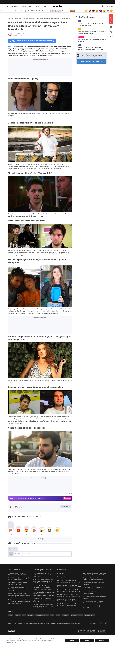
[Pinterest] (105, 623)
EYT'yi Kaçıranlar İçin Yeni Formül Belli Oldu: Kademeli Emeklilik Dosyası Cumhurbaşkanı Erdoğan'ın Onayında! (43, 593)
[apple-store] (82, 631)
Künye (75, 623)
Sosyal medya (45, 311)
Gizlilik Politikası (26, 623)
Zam (24, 615)
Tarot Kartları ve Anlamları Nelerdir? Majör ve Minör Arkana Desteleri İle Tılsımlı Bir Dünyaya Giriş (94, 575)
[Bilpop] (97, 10)
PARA (44, 6)
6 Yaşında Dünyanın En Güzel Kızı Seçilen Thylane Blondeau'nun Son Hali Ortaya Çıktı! (43, 600)
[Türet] (90, 10)
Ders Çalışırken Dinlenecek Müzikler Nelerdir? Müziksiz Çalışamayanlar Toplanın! (93, 589)
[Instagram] (90, 623)
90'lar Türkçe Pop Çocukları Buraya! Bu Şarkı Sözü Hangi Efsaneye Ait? (92, 32)
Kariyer (52, 623)
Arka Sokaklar (13, 47)
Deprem (17, 615)
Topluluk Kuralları (36, 623)
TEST (6, 6)
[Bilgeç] (93, 10)
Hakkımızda (11, 623)
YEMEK (38, 6)
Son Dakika (65, 615)
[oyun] (104, 10)
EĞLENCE (31, 6)
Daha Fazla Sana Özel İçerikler (90, 61)
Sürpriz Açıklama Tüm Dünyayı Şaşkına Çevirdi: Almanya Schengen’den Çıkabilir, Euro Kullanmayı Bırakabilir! (43, 587)
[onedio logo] (57, 6)
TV (79, 21)
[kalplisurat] (111, 10)
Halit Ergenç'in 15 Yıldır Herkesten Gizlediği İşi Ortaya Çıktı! (92, 40)
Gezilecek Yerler (89, 615)
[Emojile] (100, 10)
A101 (52, 615)
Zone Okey (65, 11)
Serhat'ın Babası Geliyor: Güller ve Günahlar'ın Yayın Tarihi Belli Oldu (92, 24)
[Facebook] (94, 623)
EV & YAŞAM (14, 6)
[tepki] (11, 530)
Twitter (11, 615)
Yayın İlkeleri (69, 623)
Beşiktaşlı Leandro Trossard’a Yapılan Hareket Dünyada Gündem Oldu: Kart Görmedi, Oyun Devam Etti (43, 606)
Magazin (17, 18)
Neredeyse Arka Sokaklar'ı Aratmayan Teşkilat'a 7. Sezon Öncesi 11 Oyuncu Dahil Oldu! (91, 48)
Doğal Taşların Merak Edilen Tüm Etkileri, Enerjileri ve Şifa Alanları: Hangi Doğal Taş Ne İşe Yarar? (68, 591)
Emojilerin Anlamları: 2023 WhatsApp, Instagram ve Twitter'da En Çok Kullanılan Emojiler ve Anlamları (68, 596)
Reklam (43, 623)
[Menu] (2, 6)
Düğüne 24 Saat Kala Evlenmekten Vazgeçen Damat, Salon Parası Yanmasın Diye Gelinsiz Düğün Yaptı (19, 601)
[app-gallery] (102, 631)
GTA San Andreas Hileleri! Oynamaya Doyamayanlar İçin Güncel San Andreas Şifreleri (94, 603)
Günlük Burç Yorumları (42, 615)
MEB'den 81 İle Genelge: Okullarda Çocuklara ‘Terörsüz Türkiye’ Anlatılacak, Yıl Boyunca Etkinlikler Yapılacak (19, 595)
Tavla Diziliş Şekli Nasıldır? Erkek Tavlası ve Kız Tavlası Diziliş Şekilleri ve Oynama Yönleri (68, 605)
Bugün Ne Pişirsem (76, 615)
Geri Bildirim (18, 623)
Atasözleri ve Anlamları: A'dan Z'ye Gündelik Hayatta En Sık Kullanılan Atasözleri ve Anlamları (66, 600)
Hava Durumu (61, 573)
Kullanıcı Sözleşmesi (60, 623)
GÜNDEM (23, 6)
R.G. (18, 33)
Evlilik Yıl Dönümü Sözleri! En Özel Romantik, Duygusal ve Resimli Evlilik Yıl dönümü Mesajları (68, 582)
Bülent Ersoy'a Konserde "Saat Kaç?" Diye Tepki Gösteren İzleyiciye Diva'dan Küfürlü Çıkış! (43, 575)
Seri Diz (72, 10)
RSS (78, 623)
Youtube (30, 615)
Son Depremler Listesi (63, 577)
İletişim (47, 623)
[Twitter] (97, 623)
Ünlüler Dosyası (25, 18)
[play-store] (92, 631)
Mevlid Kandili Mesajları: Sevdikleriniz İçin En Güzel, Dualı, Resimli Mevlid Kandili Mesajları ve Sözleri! (43, 581)
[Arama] (103, 6)
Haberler (10, 18)
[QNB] (86, 10)
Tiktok (58, 615)
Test (79, 29)
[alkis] (108, 10)
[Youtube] (101, 623)
